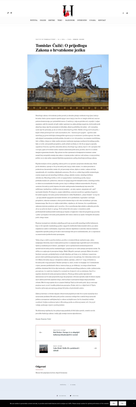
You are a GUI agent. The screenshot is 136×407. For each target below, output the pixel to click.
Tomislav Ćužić (49, 39)
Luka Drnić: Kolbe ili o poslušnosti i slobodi (66, 348)
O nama (92, 20)
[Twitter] (127, 13)
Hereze (75, 39)
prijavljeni (46, 373)
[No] (134, 403)
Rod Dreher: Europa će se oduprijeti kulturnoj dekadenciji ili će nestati (66, 332)
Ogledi (43, 20)
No (122, 403)
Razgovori (70, 20)
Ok (114, 403)
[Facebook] (123, 13)
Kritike (51, 20)
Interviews (82, 20)
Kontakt (102, 20)
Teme (60, 20)
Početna (33, 20)
